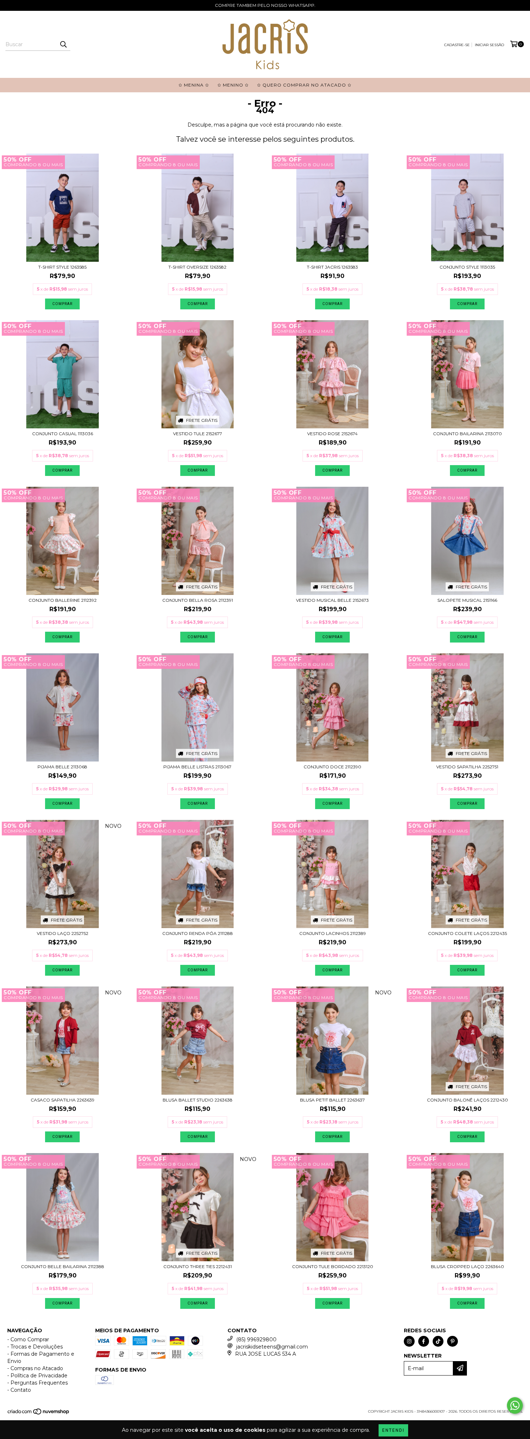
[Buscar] (63, 44)
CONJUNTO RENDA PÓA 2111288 (197, 933)
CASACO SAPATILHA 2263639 (62, 1100)
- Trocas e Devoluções (35, 1346)
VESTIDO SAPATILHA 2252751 (467, 766)
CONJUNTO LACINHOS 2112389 (332, 933)
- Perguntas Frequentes (37, 1383)
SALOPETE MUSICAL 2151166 (467, 600)
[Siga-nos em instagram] (409, 1341)
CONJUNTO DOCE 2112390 (332, 766)
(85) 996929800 (256, 1339)
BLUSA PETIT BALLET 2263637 (332, 1100)
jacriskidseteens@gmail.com (272, 1346)
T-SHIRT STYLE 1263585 (62, 267)
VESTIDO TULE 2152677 (197, 433)
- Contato (19, 1390)
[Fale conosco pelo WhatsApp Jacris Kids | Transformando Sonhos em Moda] (515, 1405)
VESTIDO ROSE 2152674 (332, 433)
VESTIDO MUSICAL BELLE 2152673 (332, 600)
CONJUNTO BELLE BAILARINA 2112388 (62, 1266)
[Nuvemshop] (38, 1413)
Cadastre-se (457, 45)
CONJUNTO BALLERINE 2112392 (62, 600)
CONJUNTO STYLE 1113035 (467, 267)
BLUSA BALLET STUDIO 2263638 (198, 1100)
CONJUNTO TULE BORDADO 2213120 (332, 1266)
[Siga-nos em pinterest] (452, 1341)
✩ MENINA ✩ (193, 85)
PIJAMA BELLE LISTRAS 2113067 (197, 766)
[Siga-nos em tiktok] (438, 1341)
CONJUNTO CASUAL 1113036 (62, 433)
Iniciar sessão (489, 45)
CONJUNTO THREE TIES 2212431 (197, 1266)
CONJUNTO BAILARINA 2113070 (467, 433)
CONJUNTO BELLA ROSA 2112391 (197, 600)
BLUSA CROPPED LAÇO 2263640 (467, 1266)
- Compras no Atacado (35, 1368)
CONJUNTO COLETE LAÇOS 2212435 (467, 933)
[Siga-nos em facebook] (423, 1341)
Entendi (393, 1430)
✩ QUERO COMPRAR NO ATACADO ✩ (304, 85)
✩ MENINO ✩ (233, 85)
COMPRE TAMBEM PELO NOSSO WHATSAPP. (265, 5)
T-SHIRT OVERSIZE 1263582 (197, 267)
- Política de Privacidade (37, 1375)
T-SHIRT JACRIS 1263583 (332, 267)
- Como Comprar (28, 1339)
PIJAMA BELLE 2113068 (62, 766)
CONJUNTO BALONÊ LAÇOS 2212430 (467, 1100)
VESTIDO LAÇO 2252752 (62, 933)
